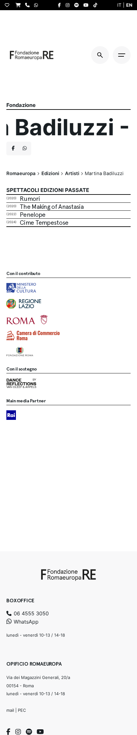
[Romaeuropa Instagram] (69, 5)
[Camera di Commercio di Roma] (33, 335)
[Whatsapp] (24, 148)
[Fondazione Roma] (19, 351)
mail (10, 710)
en (129, 5)
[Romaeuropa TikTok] (96, 5)
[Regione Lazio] (23, 303)
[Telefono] (29, 5)
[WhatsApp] (37, 5)
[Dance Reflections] (21, 383)
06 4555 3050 (30, 613)
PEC (22, 710)
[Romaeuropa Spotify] (78, 5)
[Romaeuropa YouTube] (87, 5)
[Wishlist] (8, 5)
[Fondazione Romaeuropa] (31, 55)
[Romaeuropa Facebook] (61, 5)
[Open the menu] (122, 55)
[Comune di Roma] (26, 319)
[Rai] (11, 415)
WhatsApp (25, 621)
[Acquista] (20, 5)
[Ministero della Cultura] (21, 288)
